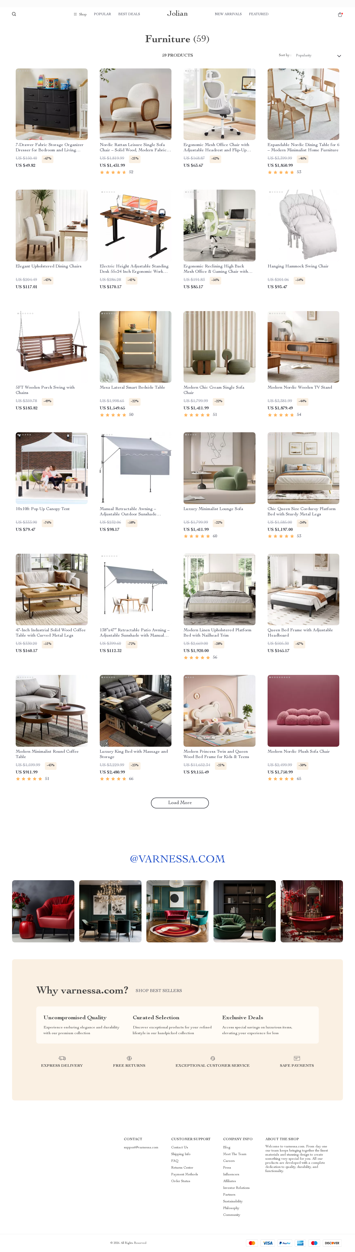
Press (227, 1168)
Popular (102, 14)
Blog (226, 1147)
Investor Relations (236, 1188)
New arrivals (228, 14)
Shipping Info (181, 1154)
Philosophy (231, 1208)
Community (231, 1215)
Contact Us (179, 1147)
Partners (229, 1195)
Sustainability (233, 1201)
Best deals (129, 14)
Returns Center (182, 1168)
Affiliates (229, 1181)
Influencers (231, 1174)
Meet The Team (235, 1154)
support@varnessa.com (141, 1147)
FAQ (174, 1161)
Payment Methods (184, 1174)
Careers (229, 1161)
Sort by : (285, 55)
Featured (259, 14)
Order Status (180, 1181)
